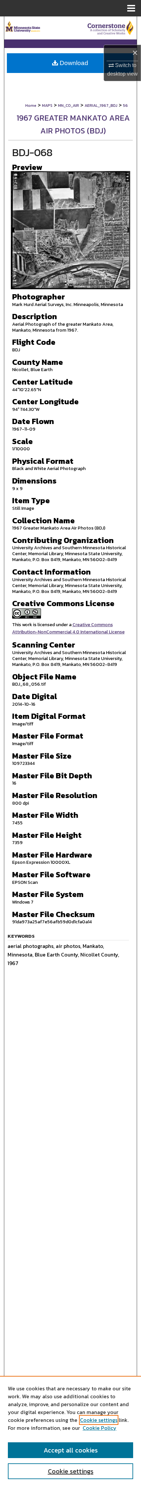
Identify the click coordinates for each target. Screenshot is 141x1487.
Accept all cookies (71, 1450)
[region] (70, 1431)
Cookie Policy (99, 1428)
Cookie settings (98, 1420)
